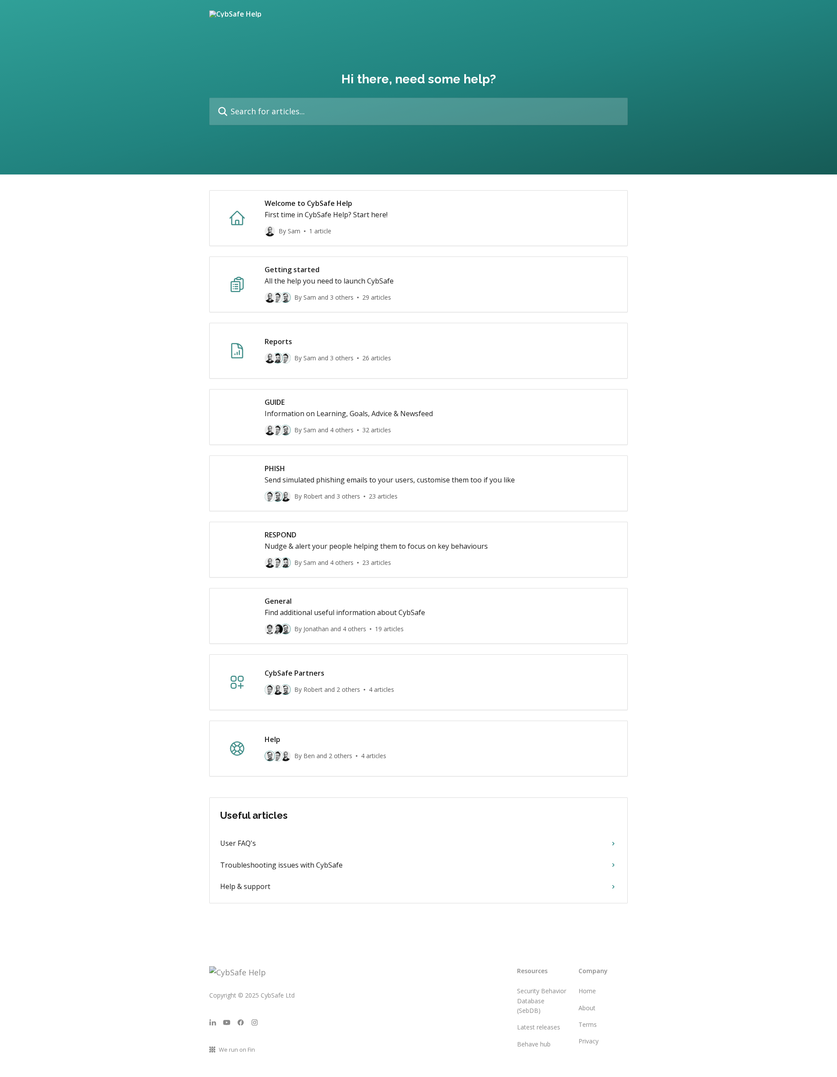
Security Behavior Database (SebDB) (541, 1001)
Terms (587, 1024)
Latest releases (538, 1027)
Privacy (588, 1041)
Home (587, 991)
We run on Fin (237, 1049)
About (586, 1008)
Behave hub (534, 1044)
